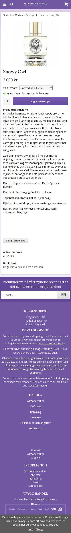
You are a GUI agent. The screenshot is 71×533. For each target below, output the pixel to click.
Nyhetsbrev (35, 478)
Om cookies (35, 485)
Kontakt (35, 450)
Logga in (35, 457)
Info (31, 529)
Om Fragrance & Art (36, 471)
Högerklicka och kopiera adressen (23, 267)
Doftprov (35, 406)
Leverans (35, 417)
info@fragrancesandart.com (21, 343)
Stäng (39, 529)
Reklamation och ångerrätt (35, 422)
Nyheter (35, 475)
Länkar (35, 482)
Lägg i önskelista (15, 240)
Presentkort (35, 428)
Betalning (35, 412)
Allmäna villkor (35, 401)
